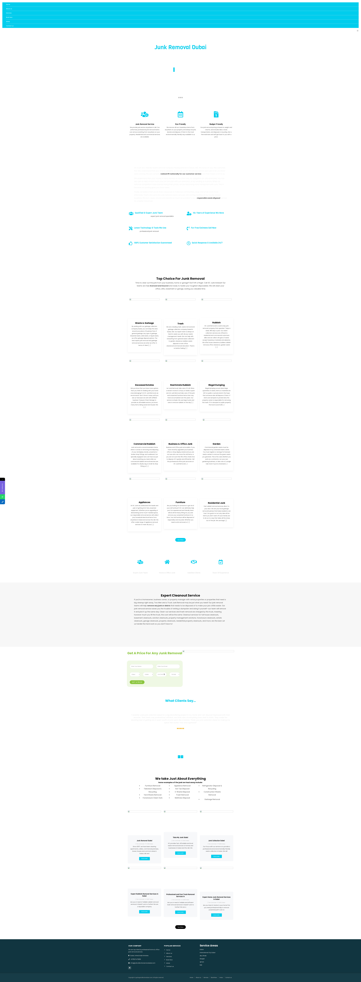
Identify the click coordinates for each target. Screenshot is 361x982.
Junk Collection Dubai (216, 841)
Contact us (10, 26)
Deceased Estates (144, 385)
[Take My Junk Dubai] (180, 812)
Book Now (9, 17)
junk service (141, 127)
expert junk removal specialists (162, 216)
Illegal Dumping (216, 385)
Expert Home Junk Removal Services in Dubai (216, 898)
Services (9, 13)
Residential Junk (216, 503)
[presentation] (179, 756)
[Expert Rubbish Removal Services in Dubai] (144, 868)
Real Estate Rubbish (180, 385)
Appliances (144, 502)
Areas (8, 21)
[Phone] (2, 501)
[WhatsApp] (2, 496)
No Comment (140, 844)
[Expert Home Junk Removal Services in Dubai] (216, 868)
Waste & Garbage (144, 323)
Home (8, 4)
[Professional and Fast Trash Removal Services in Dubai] (180, 868)
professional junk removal (149, 231)
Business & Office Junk (180, 444)
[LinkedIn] (129, 968)
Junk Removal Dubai (144, 841)
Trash (180, 323)
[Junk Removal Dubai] (144, 812)
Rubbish (216, 322)
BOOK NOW (180, 70)
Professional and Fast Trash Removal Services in (180, 895)
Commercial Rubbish (144, 444)
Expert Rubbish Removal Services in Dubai (144, 895)
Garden (216, 444)
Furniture (180, 502)
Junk (144, 348)
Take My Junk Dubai (180, 837)
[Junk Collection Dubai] (216, 812)
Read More (144, 858)
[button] (357, 30)
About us (9, 9)
